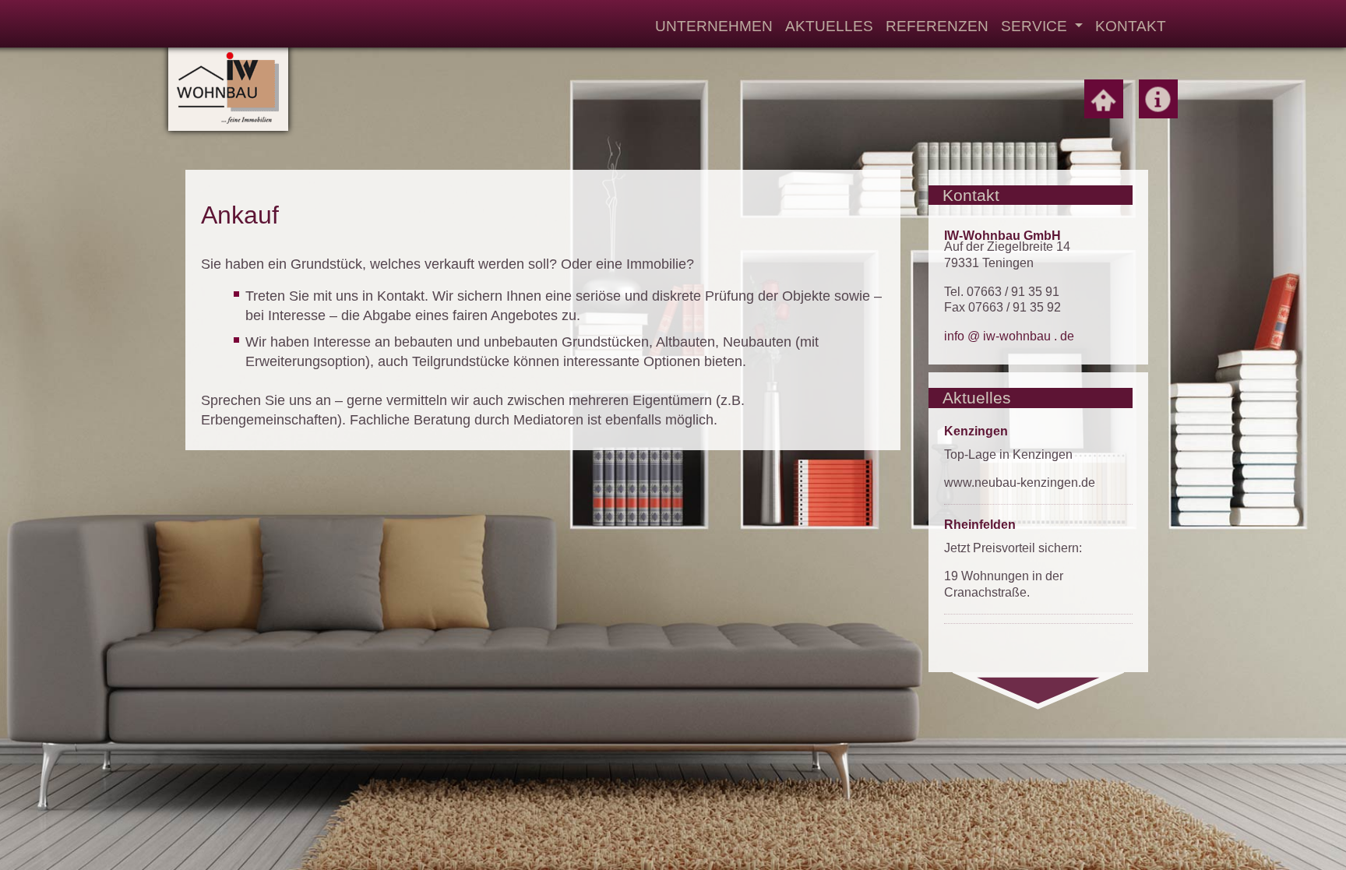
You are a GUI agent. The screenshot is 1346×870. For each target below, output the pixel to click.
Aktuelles (829, 25)
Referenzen (937, 25)
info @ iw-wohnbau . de (1009, 336)
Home (1103, 98)
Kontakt (1130, 25)
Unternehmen (714, 25)
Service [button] (1036, 25)
